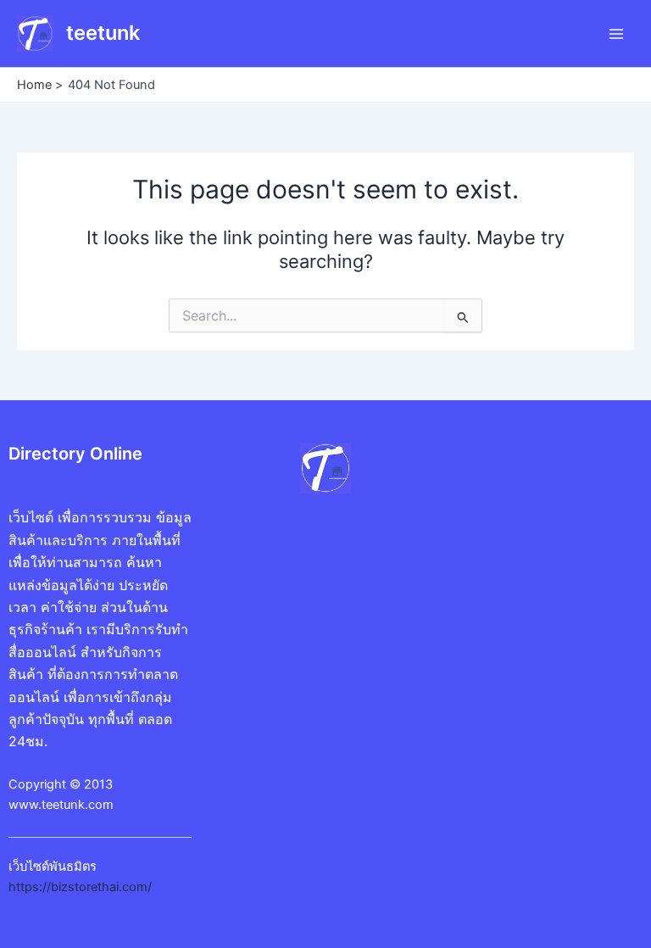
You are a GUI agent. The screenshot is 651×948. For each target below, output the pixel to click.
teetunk (103, 32)
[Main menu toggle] (616, 34)
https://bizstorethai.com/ (80, 887)
